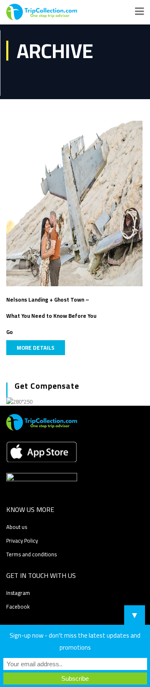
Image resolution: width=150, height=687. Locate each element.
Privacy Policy (22, 541)
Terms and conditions (31, 554)
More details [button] (36, 348)
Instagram (18, 593)
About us (16, 527)
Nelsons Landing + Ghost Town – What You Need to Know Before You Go (51, 316)
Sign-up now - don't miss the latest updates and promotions (75, 641)
